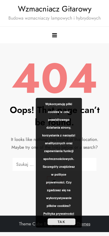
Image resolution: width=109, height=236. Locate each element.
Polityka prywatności (58, 213)
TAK (61, 221)
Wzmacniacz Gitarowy (54, 9)
